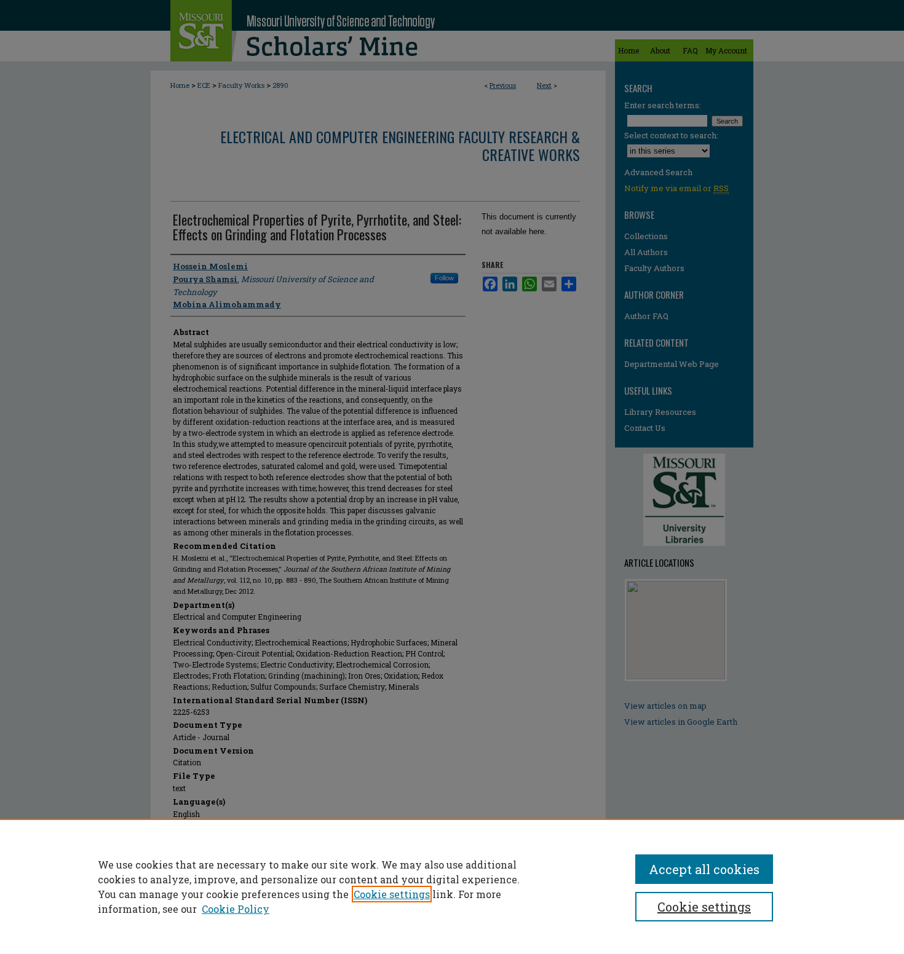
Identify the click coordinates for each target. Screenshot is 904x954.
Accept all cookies (704, 869)
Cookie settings (392, 894)
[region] (452, 886)
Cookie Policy (235, 908)
